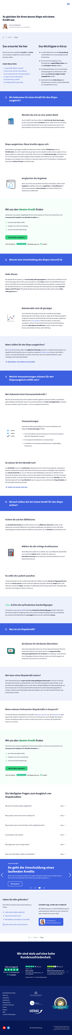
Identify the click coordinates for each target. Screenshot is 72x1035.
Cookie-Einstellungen (9, 1014)
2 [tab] (35, 888)
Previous (2, 875)
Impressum (6, 1000)
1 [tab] (31, 888)
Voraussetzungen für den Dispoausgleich (17, 74)
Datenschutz (6, 1002)
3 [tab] (39, 888)
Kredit (9, 37)
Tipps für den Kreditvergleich (14, 77)
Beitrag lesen (15, 884)
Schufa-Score (45, 352)
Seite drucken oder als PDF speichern (16, 924)
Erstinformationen (8, 1005)
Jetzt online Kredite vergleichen (14, 912)
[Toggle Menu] (68, 4)
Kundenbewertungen (9, 993)
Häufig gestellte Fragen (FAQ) (14, 82)
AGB (4, 1012)
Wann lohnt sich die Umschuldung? (16, 71)
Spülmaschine (56, 715)
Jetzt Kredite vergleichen (16, 237)
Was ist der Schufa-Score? (13, 916)
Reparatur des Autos (41, 715)
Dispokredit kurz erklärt (12, 79)
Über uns (5, 995)
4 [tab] (44, 888)
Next (70, 875)
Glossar (5, 1010)
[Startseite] (4, 37)
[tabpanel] (36, 874)
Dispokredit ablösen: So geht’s (14, 68)
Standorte (6, 998)
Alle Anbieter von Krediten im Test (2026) (17, 919)
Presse (5, 1007)
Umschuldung (35, 321)
